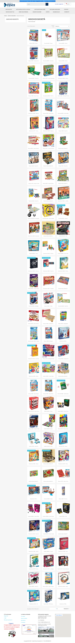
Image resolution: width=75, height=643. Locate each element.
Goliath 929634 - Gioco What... (34, 516)
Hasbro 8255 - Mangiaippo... (63, 323)
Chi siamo (23, 616)
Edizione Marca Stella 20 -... (63, 376)
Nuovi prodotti (24, 618)
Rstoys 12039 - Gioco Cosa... (48, 113)
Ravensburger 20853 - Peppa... (34, 341)
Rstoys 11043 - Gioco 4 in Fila (34, 183)
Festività (66, 9)
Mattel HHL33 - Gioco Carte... (63, 428)
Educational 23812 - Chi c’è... (48, 95)
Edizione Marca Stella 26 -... (48, 481)
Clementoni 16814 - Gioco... (34, 463)
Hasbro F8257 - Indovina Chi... (33, 60)
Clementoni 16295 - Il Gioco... (63, 271)
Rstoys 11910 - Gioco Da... (63, 165)
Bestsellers (23, 620)
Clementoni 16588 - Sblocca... (33, 113)
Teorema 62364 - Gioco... (63, 60)
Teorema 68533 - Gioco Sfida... (63, 113)
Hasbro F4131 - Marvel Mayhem (63, 568)
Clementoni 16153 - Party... (63, 463)
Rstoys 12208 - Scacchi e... (34, 165)
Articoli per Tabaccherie (39, 9)
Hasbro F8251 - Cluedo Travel (33, 428)
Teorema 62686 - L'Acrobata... (48, 60)
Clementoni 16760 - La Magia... (48, 568)
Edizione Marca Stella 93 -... (63, 288)
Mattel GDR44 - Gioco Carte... (33, 288)
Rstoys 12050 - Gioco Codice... (48, 586)
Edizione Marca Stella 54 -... (48, 236)
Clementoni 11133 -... (34, 498)
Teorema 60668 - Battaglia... (34, 306)
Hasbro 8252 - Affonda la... (49, 603)
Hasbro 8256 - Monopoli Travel (63, 95)
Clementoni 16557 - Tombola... (48, 288)
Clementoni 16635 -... (63, 341)
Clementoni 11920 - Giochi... (34, 551)
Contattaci (23, 622)
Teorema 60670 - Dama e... (63, 218)
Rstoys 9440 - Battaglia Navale (48, 358)
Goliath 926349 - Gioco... (48, 428)
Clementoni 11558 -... (63, 603)
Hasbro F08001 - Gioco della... (48, 376)
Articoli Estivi (9, 9)
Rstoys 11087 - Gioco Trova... (63, 481)
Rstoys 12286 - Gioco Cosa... (33, 95)
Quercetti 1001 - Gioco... (63, 446)
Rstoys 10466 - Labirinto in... (48, 323)
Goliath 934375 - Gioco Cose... (33, 411)
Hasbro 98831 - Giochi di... (34, 586)
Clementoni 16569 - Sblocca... (48, 130)
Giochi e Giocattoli (10, 11)
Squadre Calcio (56, 11)
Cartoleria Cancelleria (55, 9)
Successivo (67, 608)
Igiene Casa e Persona (23, 11)
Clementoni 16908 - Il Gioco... (63, 78)
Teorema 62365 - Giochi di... (63, 306)
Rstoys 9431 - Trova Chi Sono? (48, 148)
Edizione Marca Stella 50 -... (63, 148)
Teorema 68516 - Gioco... (48, 498)
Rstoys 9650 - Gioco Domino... (33, 148)
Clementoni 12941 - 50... (33, 603)
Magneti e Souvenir (37, 11)
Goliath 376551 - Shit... (63, 516)
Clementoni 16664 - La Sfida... (63, 201)
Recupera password (8, 620)
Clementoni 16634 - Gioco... (63, 586)
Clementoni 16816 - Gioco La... (33, 271)
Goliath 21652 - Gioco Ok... (34, 446)
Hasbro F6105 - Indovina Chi (63, 358)
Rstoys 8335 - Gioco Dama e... (33, 323)
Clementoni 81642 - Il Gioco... (48, 253)
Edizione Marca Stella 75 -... (63, 183)
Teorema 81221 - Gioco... (48, 43)
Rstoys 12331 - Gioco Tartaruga (48, 78)
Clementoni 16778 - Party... (34, 568)
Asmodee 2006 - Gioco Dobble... (49, 218)
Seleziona (62, 26)
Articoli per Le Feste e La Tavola (23, 9)
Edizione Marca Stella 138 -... (48, 165)
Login (5, 618)
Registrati (6, 616)
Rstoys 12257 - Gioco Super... (33, 393)
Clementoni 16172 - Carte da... (33, 358)
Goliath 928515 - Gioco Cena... (63, 411)
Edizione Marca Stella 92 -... (48, 201)
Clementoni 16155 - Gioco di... (33, 533)
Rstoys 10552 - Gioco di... (63, 130)
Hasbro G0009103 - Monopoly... (34, 218)
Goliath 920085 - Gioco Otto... (63, 253)
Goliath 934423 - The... (63, 236)
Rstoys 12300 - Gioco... (34, 43)
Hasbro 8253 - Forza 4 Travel (48, 533)
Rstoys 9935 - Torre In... (63, 498)
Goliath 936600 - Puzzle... (48, 551)
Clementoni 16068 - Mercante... (34, 236)
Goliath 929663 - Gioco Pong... (48, 516)
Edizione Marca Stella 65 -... (34, 481)
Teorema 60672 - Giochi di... (34, 201)
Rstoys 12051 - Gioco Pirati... (48, 393)
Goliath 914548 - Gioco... (48, 446)
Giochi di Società (12, 19)
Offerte (47, 11)
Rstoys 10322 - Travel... (48, 306)
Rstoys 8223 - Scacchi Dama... (48, 183)
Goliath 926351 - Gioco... (48, 411)
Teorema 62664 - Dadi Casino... (63, 393)
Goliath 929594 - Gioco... (33, 253)
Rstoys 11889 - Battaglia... (48, 341)
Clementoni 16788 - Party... (63, 551)
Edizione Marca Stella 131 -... (48, 463)
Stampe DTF (66, 11)
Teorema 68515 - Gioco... (63, 43)
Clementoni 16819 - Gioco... (34, 376)
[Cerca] (47, 4)
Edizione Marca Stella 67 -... (63, 533)
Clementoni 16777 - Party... (34, 130)
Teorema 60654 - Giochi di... (34, 78)
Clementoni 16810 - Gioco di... (48, 271)
